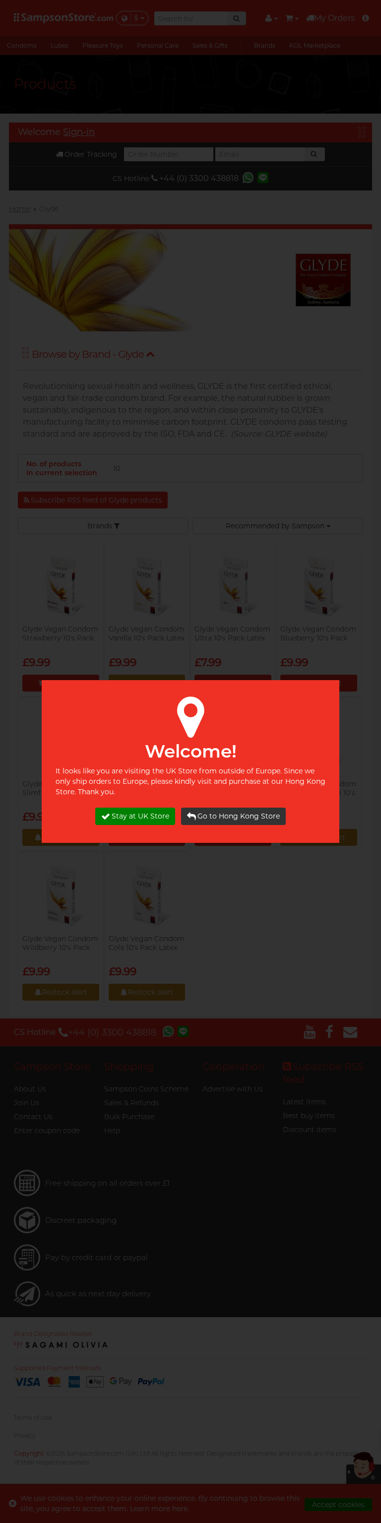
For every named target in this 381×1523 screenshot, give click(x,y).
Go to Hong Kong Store (238, 816)
